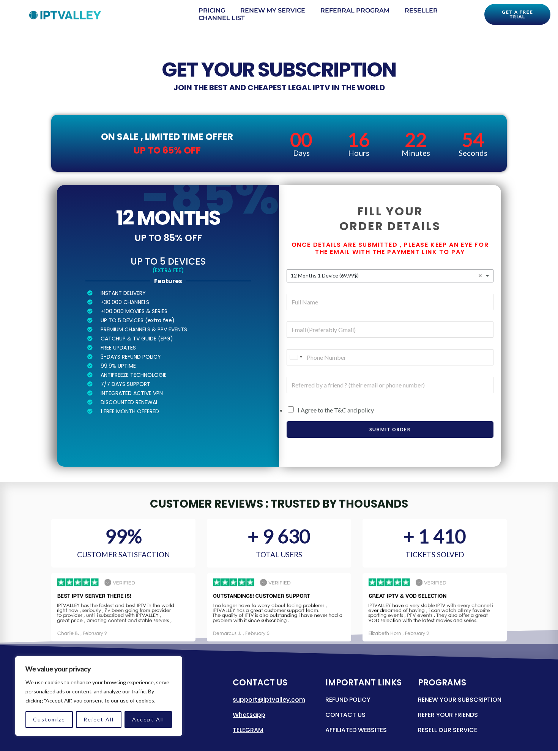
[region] (98, 696)
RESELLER (421, 10)
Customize (49, 719)
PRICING (212, 10)
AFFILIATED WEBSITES (356, 730)
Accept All (148, 719)
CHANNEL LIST (222, 18)
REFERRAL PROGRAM (354, 10)
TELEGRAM (248, 730)
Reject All (99, 719)
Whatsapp (249, 714)
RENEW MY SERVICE (272, 10)
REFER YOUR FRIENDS (448, 714)
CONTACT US (345, 714)
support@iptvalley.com (269, 699)
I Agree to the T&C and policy (336, 410)
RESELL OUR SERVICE (447, 730)
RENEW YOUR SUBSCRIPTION (459, 699)
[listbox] (390, 275)
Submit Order (390, 429)
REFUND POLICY (347, 699)
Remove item (480, 275)
